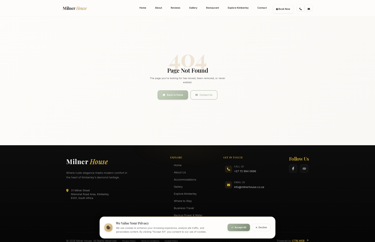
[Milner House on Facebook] (293, 168)
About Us (180, 172)
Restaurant (212, 7)
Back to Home (175, 94)
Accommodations (185, 179)
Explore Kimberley (238, 7)
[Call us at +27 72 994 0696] (300, 8)
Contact (262, 7)
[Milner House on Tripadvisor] (304, 168)
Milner (75, 8)
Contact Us (206, 94)
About (158, 7)
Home (142, 7)
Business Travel (184, 208)
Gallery (193, 7)
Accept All (240, 227)
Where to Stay (183, 200)
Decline (263, 227)
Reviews (175, 7)
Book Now (284, 8)
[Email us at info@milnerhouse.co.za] (308, 8)
